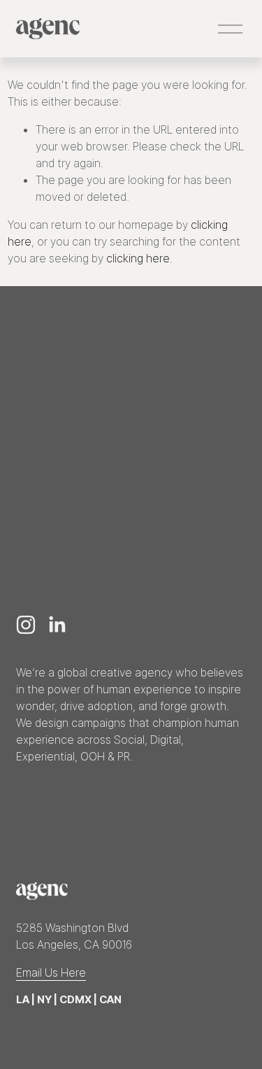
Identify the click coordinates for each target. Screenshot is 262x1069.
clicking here (138, 258)
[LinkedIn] (56, 625)
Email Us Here (51, 972)
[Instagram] (26, 625)
